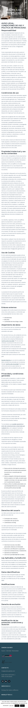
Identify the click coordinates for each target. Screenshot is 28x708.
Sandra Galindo (7, 2)
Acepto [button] (17, 705)
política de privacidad (8, 341)
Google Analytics (6, 360)
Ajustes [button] (22, 705)
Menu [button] (24, 2)
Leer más (11, 705)
